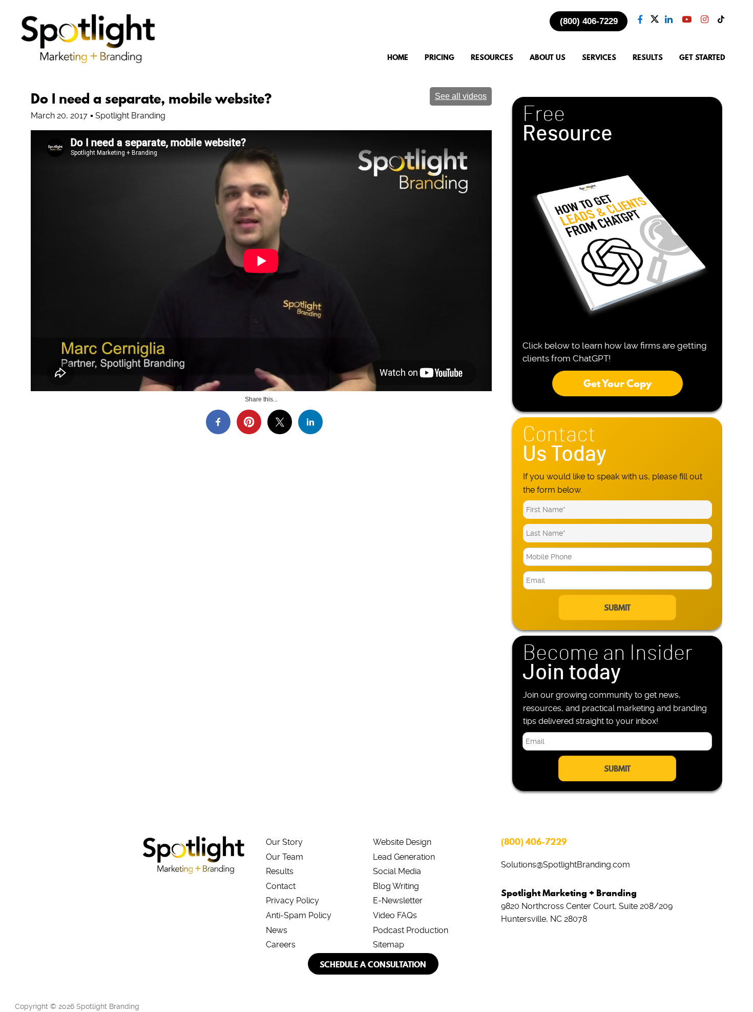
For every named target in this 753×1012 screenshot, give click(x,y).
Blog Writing (396, 886)
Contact (281, 886)
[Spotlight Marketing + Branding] (88, 61)
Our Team (284, 857)
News (276, 930)
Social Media (397, 871)
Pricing (439, 57)
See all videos (461, 96)
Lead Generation (404, 857)
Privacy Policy (292, 900)
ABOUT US (548, 57)
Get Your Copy (617, 383)
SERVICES (599, 57)
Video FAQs (395, 915)
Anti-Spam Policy (298, 915)
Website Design (402, 842)
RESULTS (648, 57)
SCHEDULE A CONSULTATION (373, 964)
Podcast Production (410, 930)
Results (280, 871)
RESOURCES (492, 57)
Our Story (284, 842)
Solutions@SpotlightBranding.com (565, 864)
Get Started (702, 57)
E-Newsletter (398, 900)
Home (397, 57)
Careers (281, 944)
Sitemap (388, 944)
